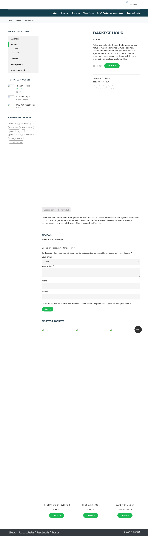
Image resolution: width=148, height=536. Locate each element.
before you (13, 124)
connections (14, 127)
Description (49, 210)
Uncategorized (18, 70)
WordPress (88, 13)
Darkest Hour (14, 131)
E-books (18, 20)
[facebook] (99, 87)
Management (17, 64)
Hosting (64, 13)
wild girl (19, 138)
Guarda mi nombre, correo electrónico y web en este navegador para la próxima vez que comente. (88, 304)
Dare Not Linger (27, 127)
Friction (14, 59)
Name (45, 281)
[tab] (49, 209)
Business (15, 39)
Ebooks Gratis (133, 13)
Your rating (47, 257)
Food (16, 49)
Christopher (25, 124)
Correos (76, 13)
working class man (16, 142)
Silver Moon (28, 135)
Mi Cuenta (12, 532)
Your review (48, 266)
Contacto (55, 532)
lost (23, 131)
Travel (16, 53)
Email (45, 292)
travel (11, 138)
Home (10, 20)
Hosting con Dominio (26, 532)
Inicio (55, 13)
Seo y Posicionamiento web (110, 13)
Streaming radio (43, 532)
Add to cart (112, 65)
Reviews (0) (63, 210)
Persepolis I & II (15, 135)
